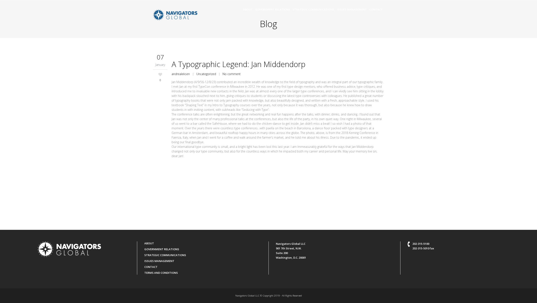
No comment (232, 74)
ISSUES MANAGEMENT (159, 261)
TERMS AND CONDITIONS (161, 273)
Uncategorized (206, 74)
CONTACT (151, 267)
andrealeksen (181, 74)
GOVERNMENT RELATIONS (161, 249)
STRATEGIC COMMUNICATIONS (165, 255)
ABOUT (149, 243)
